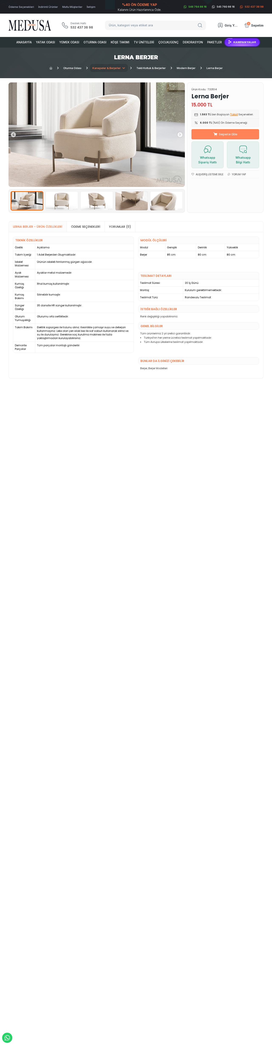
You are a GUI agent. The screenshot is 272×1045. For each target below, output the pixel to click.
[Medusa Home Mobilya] (29, 25)
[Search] (200, 25)
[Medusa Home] (51, 68)
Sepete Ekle (228, 134)
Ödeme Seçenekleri (21, 6)
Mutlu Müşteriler (72, 6)
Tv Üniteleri (144, 42)
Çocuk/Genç (168, 42)
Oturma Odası (95, 42)
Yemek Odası (69, 42)
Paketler (214, 42)
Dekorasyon (193, 42)
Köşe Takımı (120, 42)
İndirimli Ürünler (48, 6)
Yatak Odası (45, 42)
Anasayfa (24, 42)
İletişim (91, 6)
